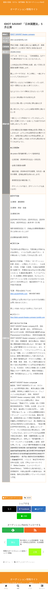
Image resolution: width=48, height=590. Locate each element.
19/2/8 (28, 498)
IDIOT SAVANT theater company (22, 34)
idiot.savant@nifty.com (18, 294)
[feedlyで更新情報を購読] (13, 530)
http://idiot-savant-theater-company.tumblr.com (27, 317)
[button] (43, 414)
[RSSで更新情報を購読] (35, 530)
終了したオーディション (13, 498)
